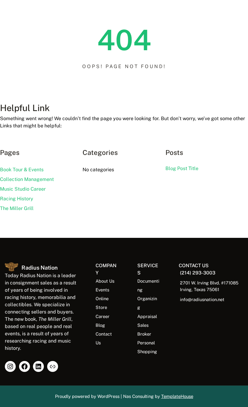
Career (102, 316)
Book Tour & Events (22, 169)
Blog (100, 325)
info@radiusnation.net (202, 299)
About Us (105, 281)
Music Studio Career (23, 189)
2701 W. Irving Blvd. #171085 (209, 282)
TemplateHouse (177, 396)
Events (102, 289)
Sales (142, 325)
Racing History (16, 199)
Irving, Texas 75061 (199, 289)
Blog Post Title (181, 168)
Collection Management (27, 179)
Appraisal (147, 316)
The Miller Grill (17, 208)
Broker (144, 333)
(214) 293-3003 (197, 273)
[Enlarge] (10, 270)
